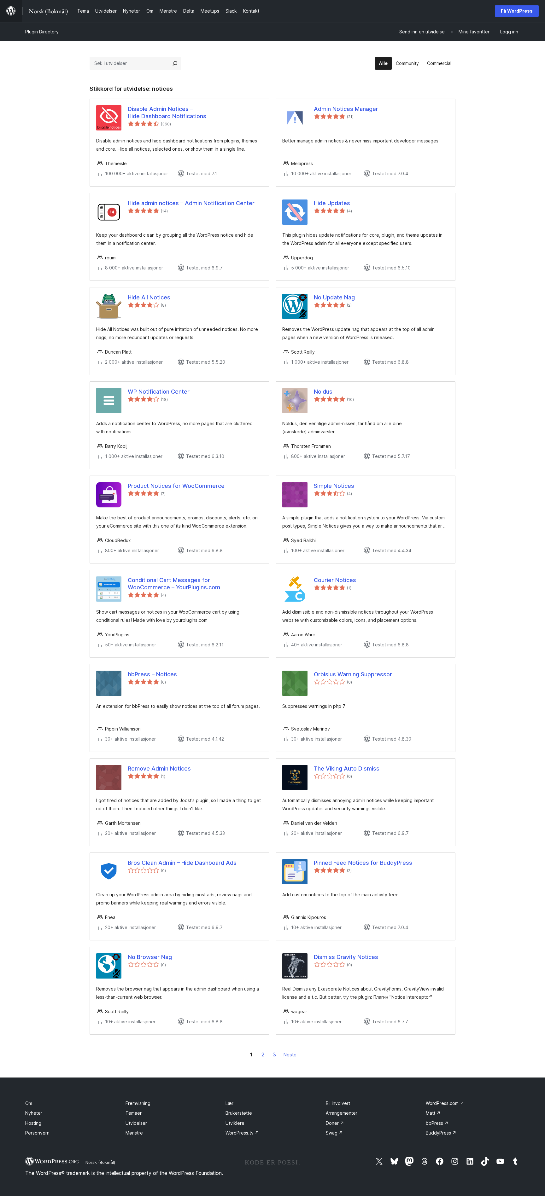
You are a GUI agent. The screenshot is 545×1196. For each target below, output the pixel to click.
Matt (433, 1113)
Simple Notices (334, 485)
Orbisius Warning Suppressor (353, 674)
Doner (335, 1123)
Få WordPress (517, 11)
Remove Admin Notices (159, 768)
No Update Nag (334, 297)
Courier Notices (335, 580)
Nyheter (33, 1113)
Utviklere (235, 1123)
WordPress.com (445, 1103)
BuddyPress (441, 1132)
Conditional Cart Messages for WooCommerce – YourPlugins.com (174, 584)
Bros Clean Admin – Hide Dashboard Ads (182, 862)
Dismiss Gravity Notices (346, 957)
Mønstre (134, 1132)
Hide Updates (332, 203)
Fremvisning (138, 1103)
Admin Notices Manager (346, 109)
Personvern (37, 1132)
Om (28, 1103)
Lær (229, 1103)
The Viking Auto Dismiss (346, 768)
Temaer (134, 1113)
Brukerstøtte (239, 1113)
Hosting (33, 1123)
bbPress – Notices (152, 674)
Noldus (323, 391)
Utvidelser (136, 1123)
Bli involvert (338, 1103)
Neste (290, 1054)
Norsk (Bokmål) (100, 1162)
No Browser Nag (150, 957)
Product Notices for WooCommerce (176, 485)
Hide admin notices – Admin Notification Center (191, 203)
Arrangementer (341, 1113)
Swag (334, 1132)
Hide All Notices (149, 297)
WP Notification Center (159, 391)
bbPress (437, 1123)
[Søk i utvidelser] (175, 63)
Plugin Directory (42, 31)
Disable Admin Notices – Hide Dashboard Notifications (167, 112)
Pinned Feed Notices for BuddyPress (363, 862)
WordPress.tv (242, 1132)
